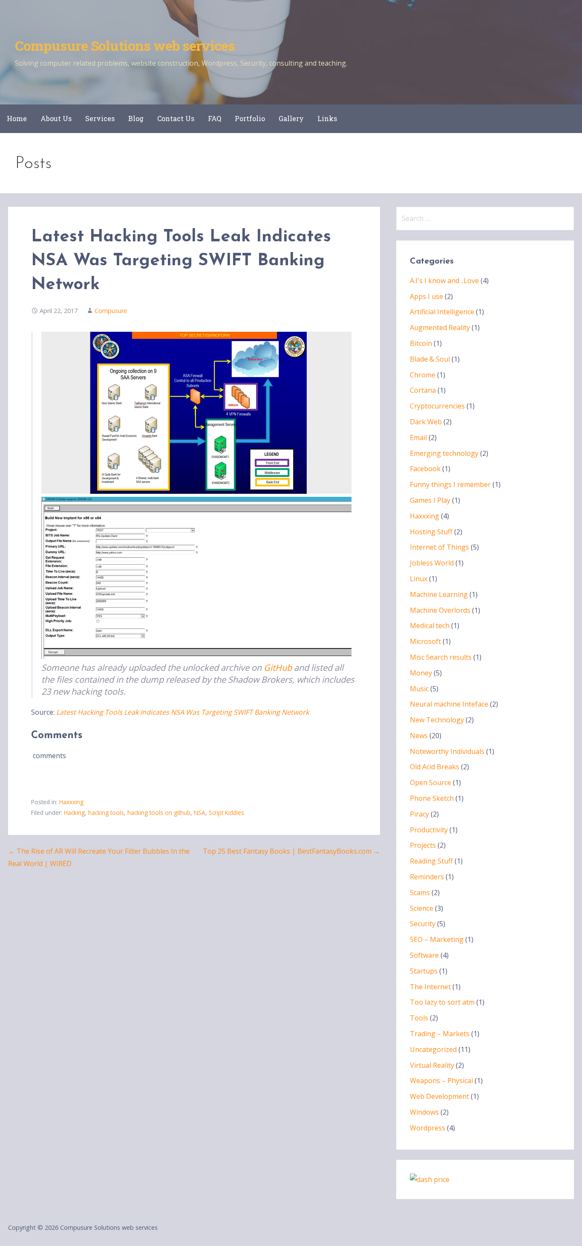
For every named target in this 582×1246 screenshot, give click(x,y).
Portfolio (250, 118)
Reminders (427, 876)
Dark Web (426, 421)
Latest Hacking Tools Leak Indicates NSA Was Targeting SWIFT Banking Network (182, 712)
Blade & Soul (430, 359)
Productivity (429, 830)
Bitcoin (421, 343)
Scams (420, 892)
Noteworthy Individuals (447, 751)
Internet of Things (439, 547)
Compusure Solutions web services (125, 45)
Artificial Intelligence (442, 311)
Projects (423, 845)
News (419, 735)
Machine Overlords (440, 610)
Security (422, 923)
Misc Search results (441, 657)
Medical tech (429, 625)
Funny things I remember (450, 484)
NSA (199, 812)
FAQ (214, 118)
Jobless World (432, 563)
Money (421, 673)
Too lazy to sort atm (442, 1002)
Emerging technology (444, 453)
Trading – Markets (440, 1033)
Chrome (422, 375)
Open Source (430, 782)
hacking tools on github (158, 812)
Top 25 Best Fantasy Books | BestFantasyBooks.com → (291, 851)
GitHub (278, 667)
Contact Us (175, 118)
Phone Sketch (432, 798)
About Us (56, 118)
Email (418, 437)
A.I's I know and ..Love (444, 280)
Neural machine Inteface (449, 704)
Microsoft (425, 641)
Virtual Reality (432, 1065)
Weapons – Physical (441, 1080)
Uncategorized (433, 1049)
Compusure (111, 311)
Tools (419, 1018)
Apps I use (426, 296)
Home (17, 118)
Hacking (74, 812)
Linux (418, 578)
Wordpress (427, 1128)
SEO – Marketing (437, 939)
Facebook (425, 468)
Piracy (419, 814)
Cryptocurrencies (437, 406)
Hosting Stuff (431, 531)
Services (100, 118)
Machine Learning (439, 594)
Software (424, 955)
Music (419, 688)
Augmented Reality (440, 327)
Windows (424, 1112)
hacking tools (106, 812)
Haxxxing (71, 802)
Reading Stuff (431, 861)
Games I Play (430, 500)
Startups (424, 971)
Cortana (423, 390)
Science (421, 908)
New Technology (437, 719)
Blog (136, 118)
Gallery (291, 118)
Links (327, 118)
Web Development (439, 1096)
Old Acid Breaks (434, 766)
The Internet (430, 986)
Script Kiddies (226, 812)
